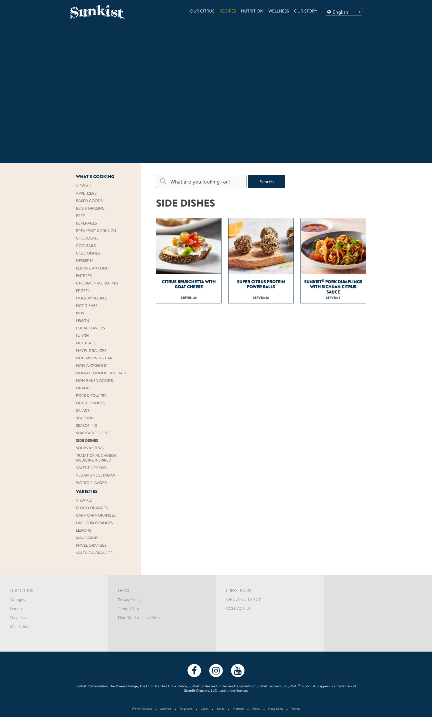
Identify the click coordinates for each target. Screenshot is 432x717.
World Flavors (91, 483)
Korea (220, 709)
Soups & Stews (90, 448)
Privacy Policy (129, 600)
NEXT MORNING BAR (94, 358)
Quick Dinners (90, 403)
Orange (84, 388)
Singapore (186, 709)
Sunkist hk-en (104, 12)
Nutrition (252, 11)
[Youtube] (238, 670)
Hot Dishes (86, 306)
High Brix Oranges (94, 523)
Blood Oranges (92, 508)
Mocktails (86, 343)
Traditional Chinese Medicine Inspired (96, 458)
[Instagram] (216, 670)
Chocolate (87, 238)
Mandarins (87, 538)
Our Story (305, 11)
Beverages (86, 224)
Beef (80, 216)
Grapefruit (19, 618)
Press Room (238, 591)
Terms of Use (128, 609)
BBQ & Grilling (90, 209)
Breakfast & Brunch (96, 231)
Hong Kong (275, 709)
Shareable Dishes (93, 433)
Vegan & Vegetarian (96, 476)
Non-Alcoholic (92, 366)
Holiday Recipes (91, 298)
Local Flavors (90, 328)
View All (84, 186)
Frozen (83, 291)
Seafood (85, 418)
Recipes (228, 11)
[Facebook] (194, 670)
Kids (80, 313)
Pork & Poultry (91, 396)
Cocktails (86, 246)
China (256, 709)
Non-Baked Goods (94, 381)
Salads (83, 411)
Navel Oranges (91, 546)
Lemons (83, 531)
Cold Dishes (88, 253)
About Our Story (244, 600)
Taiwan (295, 709)
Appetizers (86, 194)
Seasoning (86, 426)
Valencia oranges (94, 553)
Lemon (82, 321)
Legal (124, 591)
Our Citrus (202, 11)
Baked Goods (89, 201)
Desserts (85, 261)
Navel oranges (91, 351)
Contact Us (238, 609)
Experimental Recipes (97, 283)
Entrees (84, 276)
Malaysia (165, 709)
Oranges (17, 600)
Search (267, 181)
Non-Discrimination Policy (139, 618)
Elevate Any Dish (92, 268)
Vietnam (238, 709)
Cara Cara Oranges (96, 516)
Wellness (278, 11)
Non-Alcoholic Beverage (102, 373)
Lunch (82, 336)
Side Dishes (87, 441)
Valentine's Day (91, 468)
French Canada (142, 709)
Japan (204, 709)
